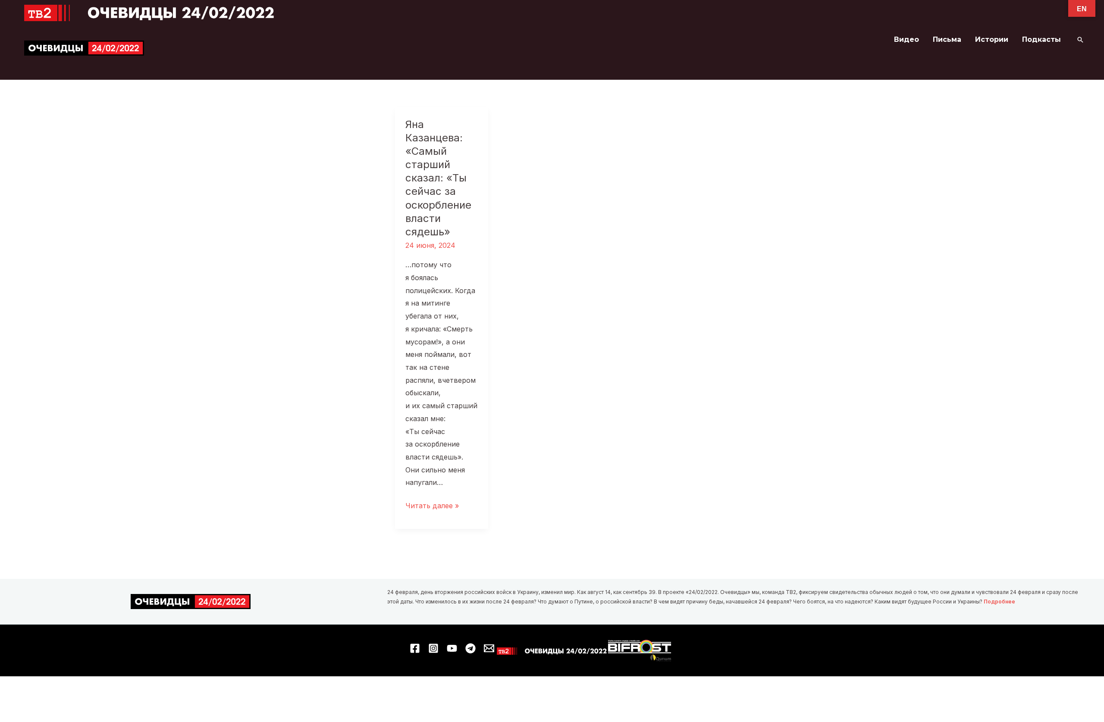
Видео (906, 39)
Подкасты (1041, 39)
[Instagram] (433, 648)
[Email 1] (489, 648)
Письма (947, 39)
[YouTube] (452, 648)
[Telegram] (470, 648)
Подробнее (999, 601)
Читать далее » (432, 507)
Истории (991, 39)
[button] (1080, 40)
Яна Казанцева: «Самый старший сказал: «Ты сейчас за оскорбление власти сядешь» (438, 178)
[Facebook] (415, 648)
